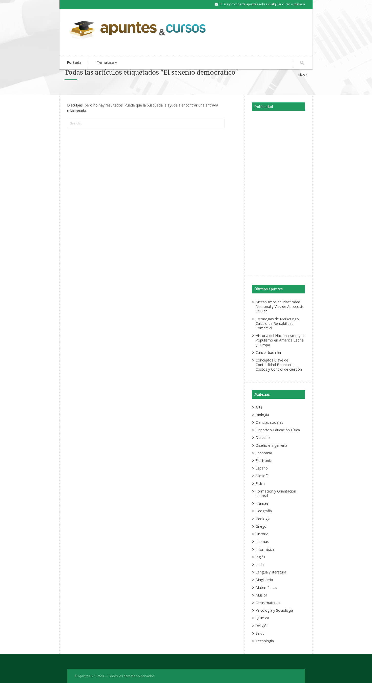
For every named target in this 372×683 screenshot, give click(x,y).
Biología (262, 414)
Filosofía (263, 475)
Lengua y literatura (271, 572)
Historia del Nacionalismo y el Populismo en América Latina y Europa (280, 340)
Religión (262, 625)
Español (262, 468)
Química (262, 617)
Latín (260, 564)
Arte (259, 407)
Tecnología (265, 640)
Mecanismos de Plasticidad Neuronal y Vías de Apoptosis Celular (280, 306)
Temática (101, 63)
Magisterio (264, 579)
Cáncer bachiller (268, 352)
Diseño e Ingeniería (271, 445)
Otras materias (268, 602)
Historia (262, 533)
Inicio (301, 74)
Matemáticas (266, 587)
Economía (264, 453)
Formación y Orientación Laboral (276, 493)
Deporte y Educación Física (278, 430)
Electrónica (265, 460)
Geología (263, 518)
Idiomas (262, 541)
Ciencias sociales (269, 422)
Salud (260, 633)
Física (260, 483)
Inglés (260, 556)
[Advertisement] (278, 193)
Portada (74, 62)
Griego (261, 526)
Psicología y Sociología (274, 610)
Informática (265, 549)
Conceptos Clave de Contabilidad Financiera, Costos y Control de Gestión (279, 365)
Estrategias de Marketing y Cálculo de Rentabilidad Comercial (277, 323)
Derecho (263, 437)
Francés (262, 503)
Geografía (264, 510)
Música (261, 595)
